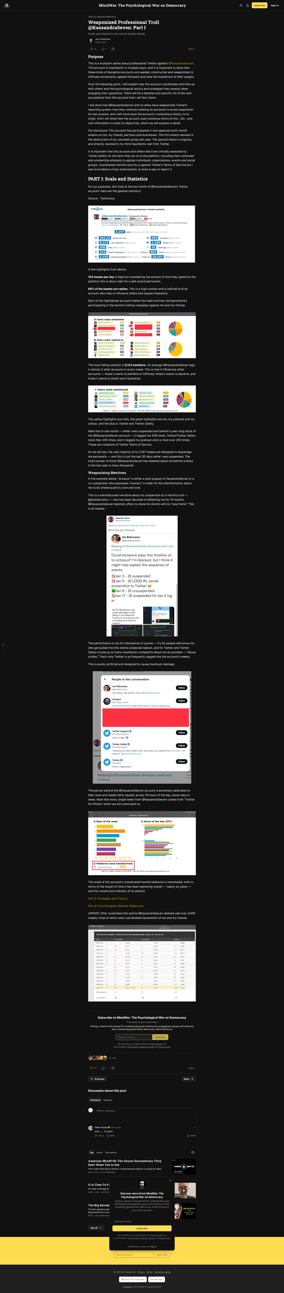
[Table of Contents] (3, 646)
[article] (142, 1168)
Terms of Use (156, 1235)
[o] (184, 1167)
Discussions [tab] (110, 1152)
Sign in (275, 5)
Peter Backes (101, 1127)
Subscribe (259, 5)
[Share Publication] (248, 5)
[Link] (84, 56)
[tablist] (101, 1100)
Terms (149, 1272)
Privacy (141, 1272)
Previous (99, 1078)
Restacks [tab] (107, 1100)
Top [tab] (91, 1152)
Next (186, 1078)
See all (94, 1227)
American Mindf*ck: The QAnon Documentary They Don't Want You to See (125, 1163)
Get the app (157, 1279)
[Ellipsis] (194, 1127)
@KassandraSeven (180, 63)
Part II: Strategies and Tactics (108, 898)
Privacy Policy (164, 1238)
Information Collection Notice (141, 1238)
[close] (170, 1180)
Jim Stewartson (102, 39)
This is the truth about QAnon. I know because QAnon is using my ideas (124, 1168)
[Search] (241, 5)
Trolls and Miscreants (102, 16)
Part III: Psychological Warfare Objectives (115, 906)
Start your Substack (134, 1279)
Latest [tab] (99, 1152)
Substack (127, 1286)
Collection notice (162, 1272)
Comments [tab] (95, 1100)
